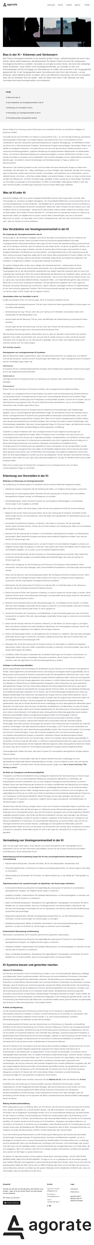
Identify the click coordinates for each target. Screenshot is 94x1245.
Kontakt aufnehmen (13, 1203)
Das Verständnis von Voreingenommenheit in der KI (25, 102)
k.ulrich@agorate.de (53, 1196)
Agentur (77, 5)
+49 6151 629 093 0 (53, 1202)
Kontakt (87, 5)
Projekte (69, 5)
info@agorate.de (52, 1191)
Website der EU (55, 1079)
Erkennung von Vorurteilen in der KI (20, 108)
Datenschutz (74, 1192)
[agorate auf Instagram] (47, 1205)
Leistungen (51, 5)
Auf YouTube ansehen (12, 347)
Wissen (60, 5)
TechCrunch (8, 268)
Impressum (74, 1189)
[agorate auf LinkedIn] (50, 1205)
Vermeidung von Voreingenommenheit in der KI (24, 113)
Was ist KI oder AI (14, 97)
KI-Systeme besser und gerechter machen (22, 118)
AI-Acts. (83, 1079)
